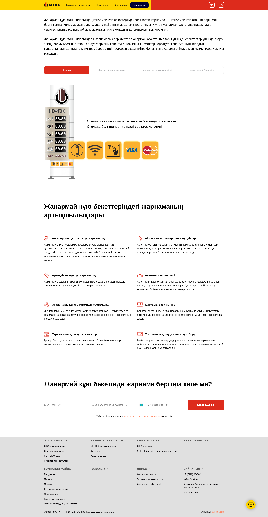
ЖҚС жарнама (144, 446)
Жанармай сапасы (146, 474)
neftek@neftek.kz (192, 479)
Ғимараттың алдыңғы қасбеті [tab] (157, 70)
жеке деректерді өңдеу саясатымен (143, 416)
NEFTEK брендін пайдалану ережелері (157, 451)
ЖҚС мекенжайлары (54, 446)
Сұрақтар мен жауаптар (56, 461)
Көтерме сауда (98, 456)
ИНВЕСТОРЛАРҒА (196, 440)
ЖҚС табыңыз (191, 492)
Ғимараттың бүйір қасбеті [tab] (201, 70)
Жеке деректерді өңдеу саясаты (60, 503)
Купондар (95, 451)
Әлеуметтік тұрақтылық (56, 489)
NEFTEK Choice (52, 456)
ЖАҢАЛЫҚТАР (101, 469)
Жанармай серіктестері (149, 484)
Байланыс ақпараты (54, 499)
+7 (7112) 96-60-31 (193, 474)
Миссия (48, 479)
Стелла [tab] (67, 70)
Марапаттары (51, 494)
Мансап (48, 484)
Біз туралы (49, 474)
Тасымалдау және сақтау (150, 479)
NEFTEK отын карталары (103, 446)
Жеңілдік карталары (54, 451)
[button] (202, 5)
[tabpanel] (134, 133)
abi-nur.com (218, 511)
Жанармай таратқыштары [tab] (111, 70)
